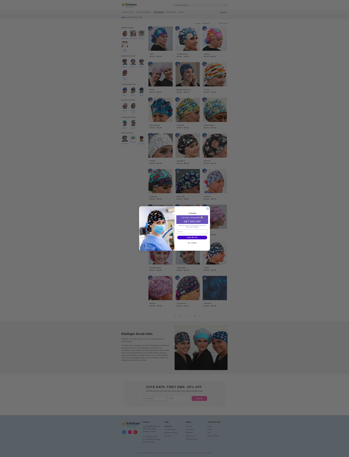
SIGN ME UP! (192, 237)
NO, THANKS (192, 243)
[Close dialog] (207, 208)
